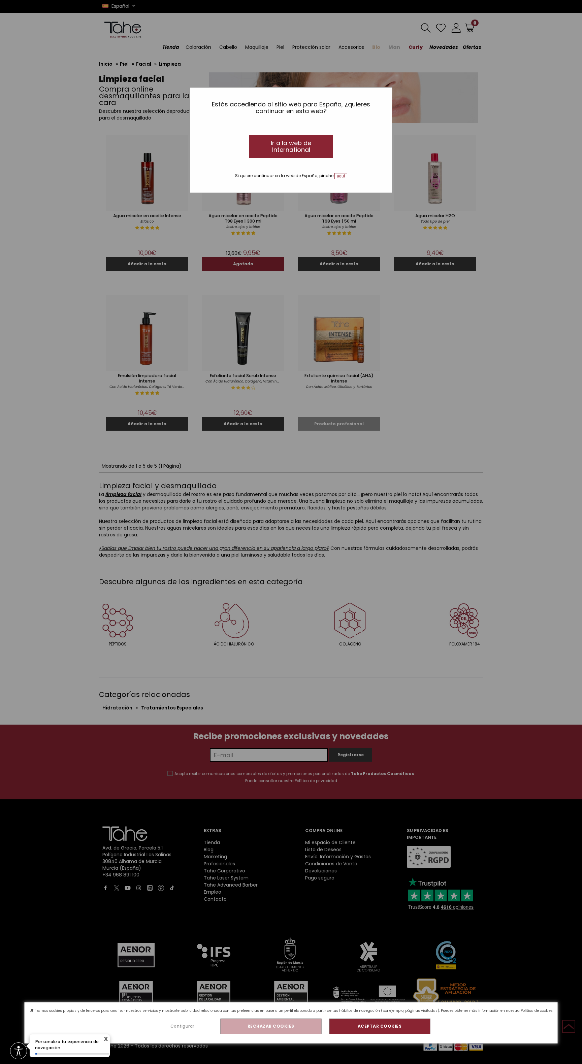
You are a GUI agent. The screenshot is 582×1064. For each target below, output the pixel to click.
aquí (341, 176)
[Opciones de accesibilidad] (18, 1051)
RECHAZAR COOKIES (271, 1026)
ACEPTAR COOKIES (380, 1026)
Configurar (182, 1026)
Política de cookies (537, 1010)
